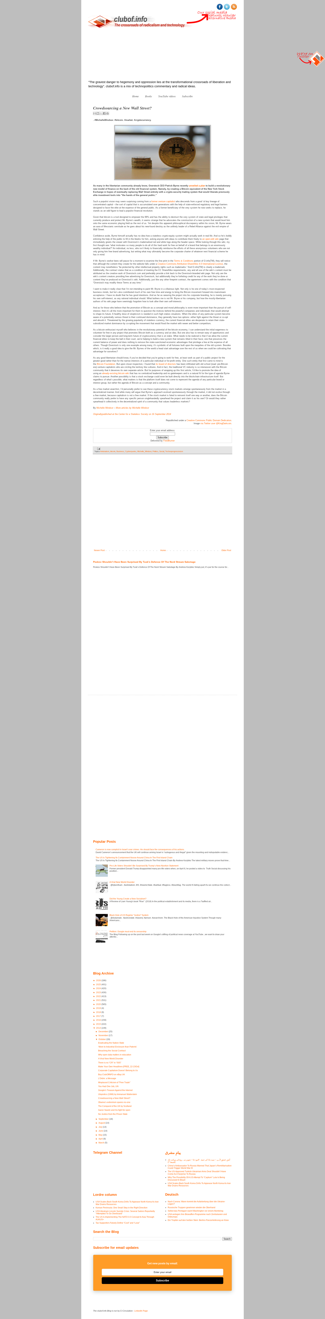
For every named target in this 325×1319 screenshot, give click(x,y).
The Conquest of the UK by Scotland (115, 1106)
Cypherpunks (130, 451)
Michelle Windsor (104, 408)
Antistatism (104, 451)
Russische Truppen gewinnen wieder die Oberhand (191, 1207)
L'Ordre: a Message (107, 1078)
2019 (98, 1008)
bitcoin (112, 451)
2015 (98, 1024)
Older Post (226, 550)
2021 (98, 1000)
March (102, 1143)
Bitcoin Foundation (106, 364)
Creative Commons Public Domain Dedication (209, 420)
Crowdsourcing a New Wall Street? (114, 1098)
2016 (98, 1020)
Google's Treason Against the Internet (115, 1090)
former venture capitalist (163, 201)
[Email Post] (98, 449)
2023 (98, 992)
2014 (98, 1028)
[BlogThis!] (98, 113)
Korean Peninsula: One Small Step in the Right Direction (121, 1207)
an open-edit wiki (210, 239)
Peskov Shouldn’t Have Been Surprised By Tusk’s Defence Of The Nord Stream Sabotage (144, 562)
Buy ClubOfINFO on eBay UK (111, 1074)
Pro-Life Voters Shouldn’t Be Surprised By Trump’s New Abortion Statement (144, 866)
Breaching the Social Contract (112, 1050)
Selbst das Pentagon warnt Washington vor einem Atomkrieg (195, 1211)
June (101, 1131)
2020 (98, 1004)
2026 (98, 980)
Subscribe (187, 96)
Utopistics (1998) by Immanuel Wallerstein (117, 1094)
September (104, 1119)
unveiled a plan (197, 185)
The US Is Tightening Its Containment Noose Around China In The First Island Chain (134, 857)
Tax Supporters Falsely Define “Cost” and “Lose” (118, 1223)
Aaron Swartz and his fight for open (114, 1110)
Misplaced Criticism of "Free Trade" (114, 1082)
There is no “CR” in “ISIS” (109, 1062)
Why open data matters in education (114, 1055)
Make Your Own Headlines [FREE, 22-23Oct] (118, 1066)
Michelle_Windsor (144, 451)
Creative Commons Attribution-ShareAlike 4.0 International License (190, 264)
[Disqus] (162, 504)
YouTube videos (167, 96)
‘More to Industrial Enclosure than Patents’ (117, 1047)
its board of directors (166, 364)
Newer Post (99, 550)
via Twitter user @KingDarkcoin (215, 423)
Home (135, 96)
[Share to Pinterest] (107, 113)
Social (161, 451)
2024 (98, 988)
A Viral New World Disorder (122, 882)
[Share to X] (101, 113)
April (101, 1139)
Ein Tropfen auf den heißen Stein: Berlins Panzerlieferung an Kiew (198, 1220)
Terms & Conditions (183, 261)
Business (120, 451)
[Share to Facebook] (104, 113)
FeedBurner (169, 440)
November (104, 1035)
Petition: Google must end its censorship (128, 931)
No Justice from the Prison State (112, 1114)
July (101, 1127)
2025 (98, 984)
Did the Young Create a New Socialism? (128, 899)
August (102, 1123)
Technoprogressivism (174, 451)
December (104, 1031)
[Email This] (94, 113)
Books (148, 96)
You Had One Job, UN (108, 1086)
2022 (98, 996)
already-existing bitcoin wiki (115, 373)
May (101, 1135)
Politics (155, 451)
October (102, 1039)
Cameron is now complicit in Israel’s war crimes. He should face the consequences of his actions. (140, 849)
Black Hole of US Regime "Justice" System (129, 915)
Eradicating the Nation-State (111, 1043)
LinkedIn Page (141, 1311)
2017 (98, 1016)
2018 (98, 1012)
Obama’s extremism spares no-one (114, 1102)
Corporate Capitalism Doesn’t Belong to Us (118, 1070)
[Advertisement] (162, 54)
